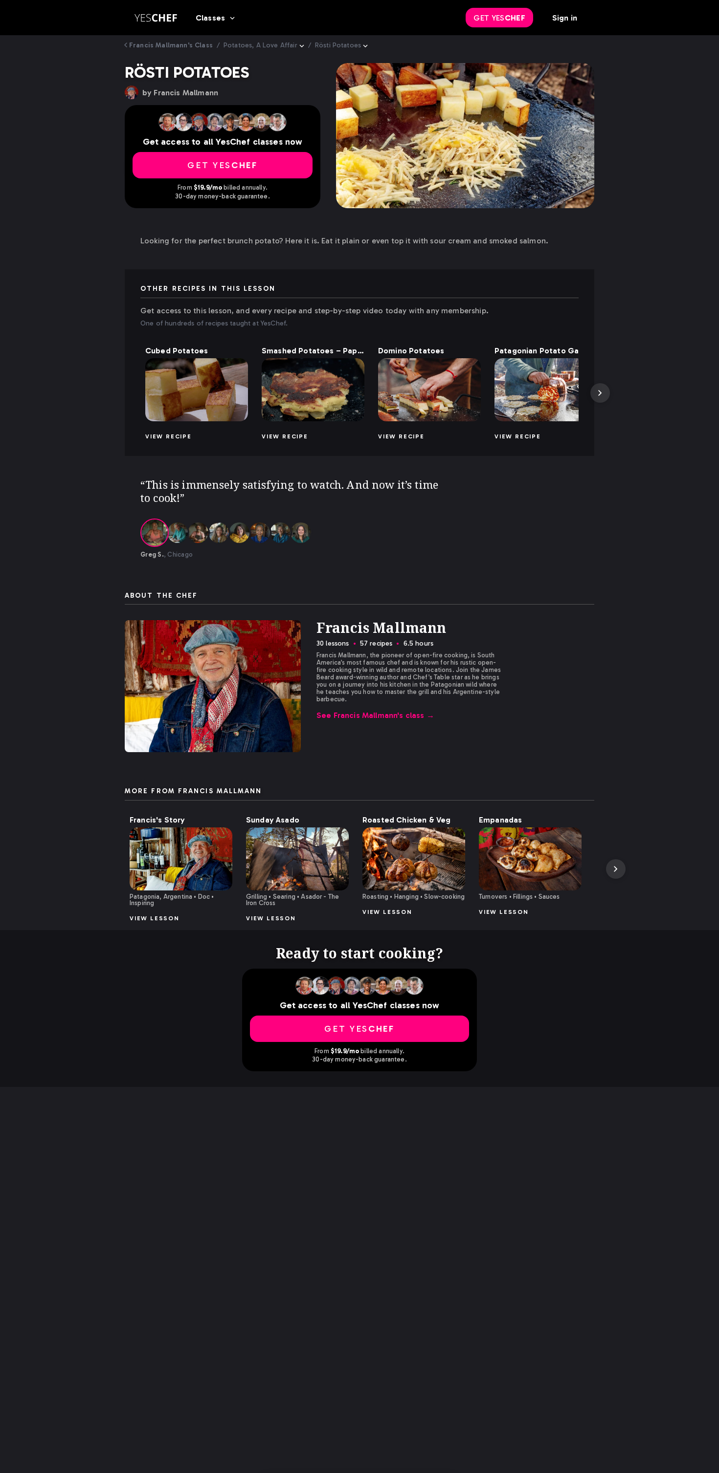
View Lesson (155, 918)
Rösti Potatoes (338, 45)
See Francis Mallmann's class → (375, 715)
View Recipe (168, 436)
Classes (210, 17)
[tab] (154, 533)
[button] (196, 389)
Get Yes (499, 17)
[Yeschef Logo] (156, 17)
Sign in (564, 17)
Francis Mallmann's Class (171, 45)
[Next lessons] (600, 393)
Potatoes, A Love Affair (260, 45)
